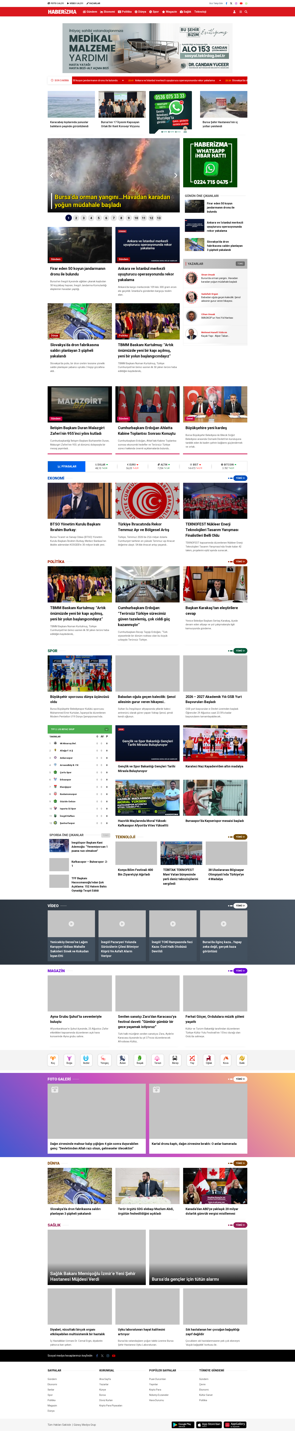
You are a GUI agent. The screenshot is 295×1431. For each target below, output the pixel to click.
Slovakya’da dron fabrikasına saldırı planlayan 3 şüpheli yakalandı (191, 80)
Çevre (202, 1384)
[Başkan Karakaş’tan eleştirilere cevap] (215, 584)
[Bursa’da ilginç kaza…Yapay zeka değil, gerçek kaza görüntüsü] (224, 923)
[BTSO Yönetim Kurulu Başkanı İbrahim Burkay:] (80, 501)
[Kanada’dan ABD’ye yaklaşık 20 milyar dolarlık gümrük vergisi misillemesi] (215, 1186)
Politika (127, 11)
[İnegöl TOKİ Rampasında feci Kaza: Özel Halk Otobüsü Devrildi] (173, 923)
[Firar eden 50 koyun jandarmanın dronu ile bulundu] (195, 212)
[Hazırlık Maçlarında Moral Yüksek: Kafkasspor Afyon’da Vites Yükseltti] (147, 798)
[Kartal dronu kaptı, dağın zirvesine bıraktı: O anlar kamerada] (198, 1111)
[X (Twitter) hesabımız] (231, 3)
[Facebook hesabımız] (226, 3)
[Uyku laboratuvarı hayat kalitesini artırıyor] (147, 1306)
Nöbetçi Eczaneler (159, 1395)
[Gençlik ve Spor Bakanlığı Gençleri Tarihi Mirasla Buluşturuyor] (147, 743)
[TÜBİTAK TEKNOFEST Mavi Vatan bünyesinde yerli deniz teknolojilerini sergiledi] (181, 853)
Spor (156, 11)
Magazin (171, 11)
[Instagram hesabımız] (236, 3)
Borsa (102, 1395)
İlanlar (51, 1389)
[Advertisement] (30, 73)
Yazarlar (104, 1384)
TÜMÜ (240, 263)
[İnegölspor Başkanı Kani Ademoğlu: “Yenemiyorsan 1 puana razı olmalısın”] (59, 851)
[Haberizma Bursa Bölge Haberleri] (62, 14)
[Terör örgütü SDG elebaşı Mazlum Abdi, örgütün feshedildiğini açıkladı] (147, 1186)
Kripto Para (155, 1389)
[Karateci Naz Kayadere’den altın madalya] (215, 743)
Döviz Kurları (106, 1400)
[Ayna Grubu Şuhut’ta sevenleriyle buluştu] (80, 993)
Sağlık (187, 11)
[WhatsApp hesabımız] (246, 3)
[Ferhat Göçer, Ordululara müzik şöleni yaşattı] (215, 993)
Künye (102, 1389)
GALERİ (57, 3)
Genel (189, 418)
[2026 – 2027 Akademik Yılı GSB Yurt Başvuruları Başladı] (215, 673)
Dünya (142, 11)
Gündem (92, 11)
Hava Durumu (156, 1400)
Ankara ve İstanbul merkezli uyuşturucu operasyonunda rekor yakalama (97, 80)
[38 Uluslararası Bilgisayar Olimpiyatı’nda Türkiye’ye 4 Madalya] (226, 853)
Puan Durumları (157, 1379)
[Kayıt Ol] (235, 11)
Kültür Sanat (206, 1395)
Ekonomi (109, 11)
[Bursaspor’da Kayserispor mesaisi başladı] (215, 798)
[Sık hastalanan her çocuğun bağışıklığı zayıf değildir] (215, 1306)
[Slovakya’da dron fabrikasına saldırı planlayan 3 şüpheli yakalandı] (195, 250)
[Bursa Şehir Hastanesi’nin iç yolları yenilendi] (224, 104)
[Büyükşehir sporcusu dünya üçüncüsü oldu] (80, 673)
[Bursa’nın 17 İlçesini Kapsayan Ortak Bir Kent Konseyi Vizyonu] (122, 104)
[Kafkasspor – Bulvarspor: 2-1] (59, 870)
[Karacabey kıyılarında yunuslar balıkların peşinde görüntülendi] (71, 104)
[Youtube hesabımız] (241, 3)
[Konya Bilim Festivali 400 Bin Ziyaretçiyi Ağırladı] (136, 853)
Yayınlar (153, 1384)
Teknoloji (200, 11)
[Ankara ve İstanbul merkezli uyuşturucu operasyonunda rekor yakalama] (195, 231)
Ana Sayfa (105, 1379)
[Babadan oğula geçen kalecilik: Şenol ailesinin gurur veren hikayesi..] (147, 673)
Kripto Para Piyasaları (110, 1405)
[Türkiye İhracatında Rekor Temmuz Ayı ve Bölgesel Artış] (147, 501)
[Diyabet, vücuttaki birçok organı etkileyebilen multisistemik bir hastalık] (80, 1306)
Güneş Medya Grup (85, 1424)
